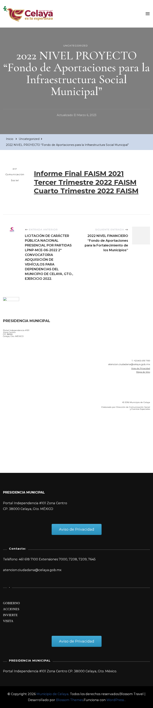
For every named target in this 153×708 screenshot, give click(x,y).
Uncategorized (75, 45)
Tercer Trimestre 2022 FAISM (85, 182)
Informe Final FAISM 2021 (79, 173)
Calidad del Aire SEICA (24, 425)
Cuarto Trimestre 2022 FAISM (86, 191)
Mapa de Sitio (143, 372)
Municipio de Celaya (52, 694)
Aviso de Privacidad (140, 368)
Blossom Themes (69, 700)
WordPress (115, 700)
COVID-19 (11, 436)
